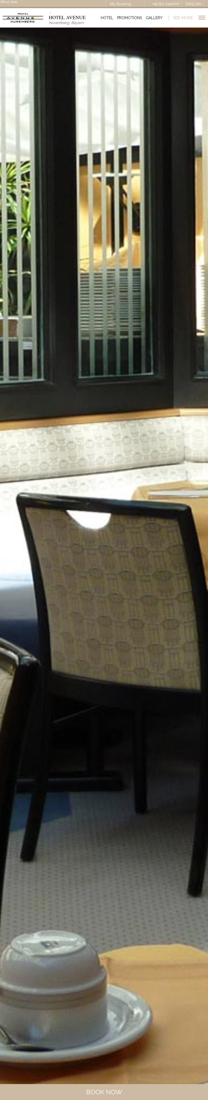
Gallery (154, 18)
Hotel (107, 18)
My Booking (120, 4)
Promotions (129, 18)
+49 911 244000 (165, 4)
